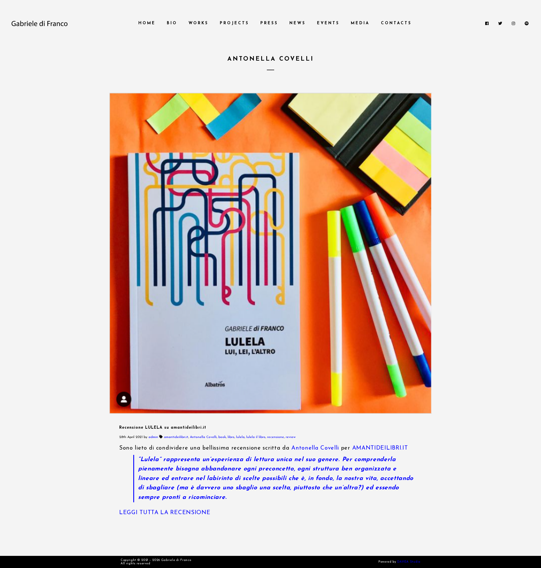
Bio (172, 23)
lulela (240, 437)
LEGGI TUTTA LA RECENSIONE (164, 513)
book (222, 437)
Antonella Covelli (203, 437)
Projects (234, 23)
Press (269, 23)
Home (147, 23)
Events (328, 23)
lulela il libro (255, 437)
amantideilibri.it (176, 437)
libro (231, 437)
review (291, 437)
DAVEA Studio (408, 561)
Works (199, 23)
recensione (275, 437)
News (297, 23)
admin (153, 437)
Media (360, 23)
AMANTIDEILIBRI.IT (380, 448)
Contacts (396, 23)
